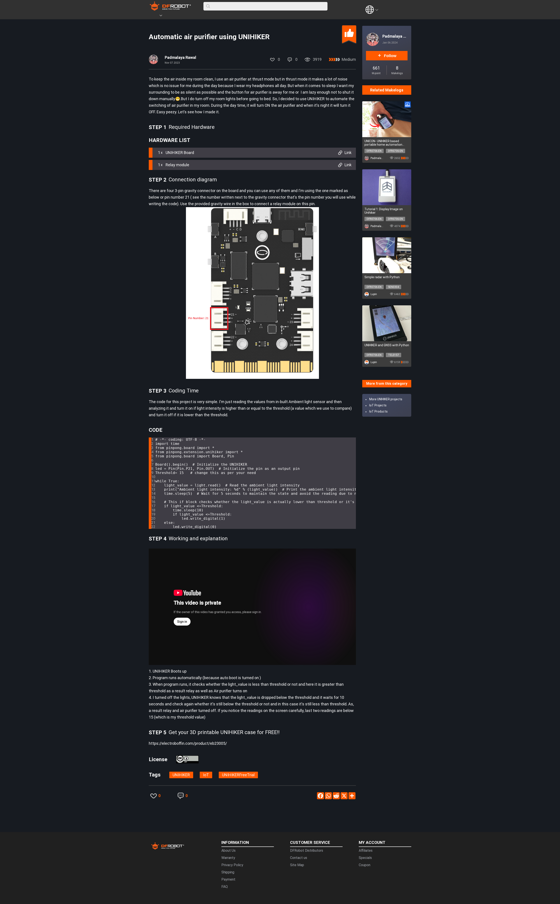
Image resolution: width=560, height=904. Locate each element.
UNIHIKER (181, 775)
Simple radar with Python (382, 277)
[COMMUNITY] (163, 16)
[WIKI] (178, 16)
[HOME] (154, 16)
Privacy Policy (232, 865)
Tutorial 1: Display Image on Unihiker (383, 210)
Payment (228, 879)
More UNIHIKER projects (385, 399)
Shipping (227, 872)
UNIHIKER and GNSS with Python (386, 345)
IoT (206, 775)
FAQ (224, 887)
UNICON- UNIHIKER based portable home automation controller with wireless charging (383, 142)
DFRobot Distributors (306, 850)
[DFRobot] (170, 9)
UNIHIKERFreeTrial (238, 775)
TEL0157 (393, 355)
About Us (228, 850)
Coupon (364, 865)
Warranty (228, 858)
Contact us (298, 858)
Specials (365, 858)
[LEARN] (192, 16)
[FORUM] (172, 16)
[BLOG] (185, 16)
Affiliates (366, 850)
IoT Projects (378, 405)
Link (348, 152)
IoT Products (378, 411)
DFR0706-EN (374, 150)
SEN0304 (393, 287)
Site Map (297, 865)
